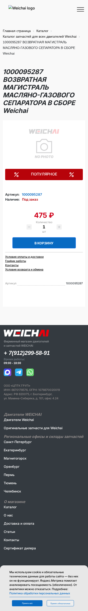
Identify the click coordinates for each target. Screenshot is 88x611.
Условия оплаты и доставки (24, 256)
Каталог (10, 507)
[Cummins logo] (35, 14)
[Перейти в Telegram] (19, 372)
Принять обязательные (60, 604)
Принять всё (27, 603)
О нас (8, 515)
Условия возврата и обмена (24, 269)
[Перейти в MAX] (7, 372)
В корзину (44, 243)
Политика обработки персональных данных (39, 593)
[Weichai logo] (44, 8)
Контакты (12, 265)
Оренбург (11, 466)
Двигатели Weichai (19, 420)
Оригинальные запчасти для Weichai (33, 428)
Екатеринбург (15, 450)
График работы (15, 261)
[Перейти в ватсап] (30, 372)
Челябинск (12, 491)
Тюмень (10, 483)
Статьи (9, 532)
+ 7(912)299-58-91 (27, 353)
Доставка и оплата (19, 523)
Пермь (9, 475)
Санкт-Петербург (18, 442)
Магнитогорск (15, 458)
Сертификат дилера (20, 548)
